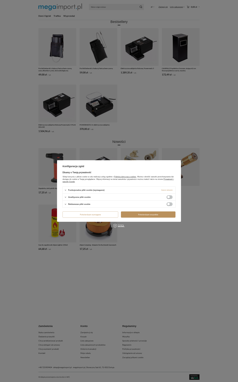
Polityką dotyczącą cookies (125, 177)
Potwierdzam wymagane (90, 214)
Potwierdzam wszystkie (148, 214)
